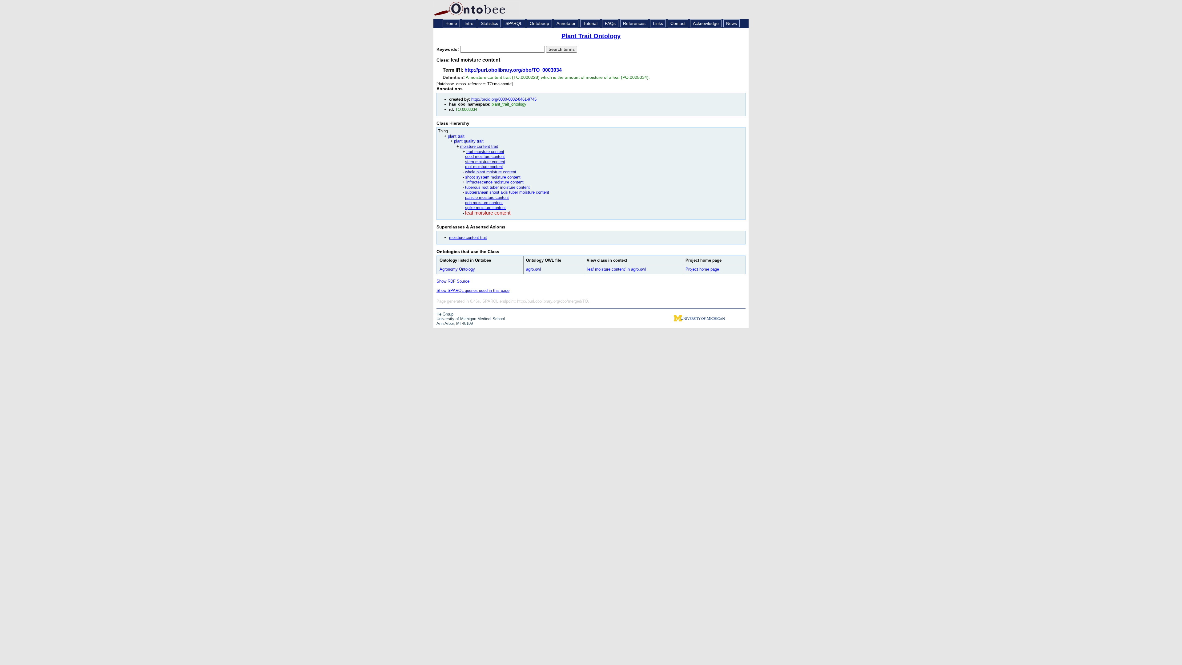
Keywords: (448, 49)
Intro (468, 23)
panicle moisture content (487, 197)
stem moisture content (485, 161)
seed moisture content (485, 156)
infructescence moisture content (495, 182)
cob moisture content (484, 202)
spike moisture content (485, 207)
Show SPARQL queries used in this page (472, 290)
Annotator (566, 23)
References (634, 23)
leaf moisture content (487, 213)
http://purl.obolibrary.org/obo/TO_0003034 (513, 70)
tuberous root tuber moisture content (497, 187)
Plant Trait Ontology (591, 36)
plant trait (456, 136)
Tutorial (590, 23)
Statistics (489, 23)
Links (658, 23)
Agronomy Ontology (457, 269)
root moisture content (484, 166)
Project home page (702, 269)
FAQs (610, 23)
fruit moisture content (485, 151)
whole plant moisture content (490, 172)
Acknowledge (706, 23)
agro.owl (533, 269)
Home (451, 23)
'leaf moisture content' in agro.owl (616, 269)
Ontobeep (539, 23)
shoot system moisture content (493, 177)
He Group (444, 314)
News (731, 23)
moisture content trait (479, 146)
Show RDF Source (452, 281)
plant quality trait (469, 141)
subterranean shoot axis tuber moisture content (507, 192)
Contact (677, 23)
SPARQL (513, 23)
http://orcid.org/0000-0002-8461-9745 (504, 99)
